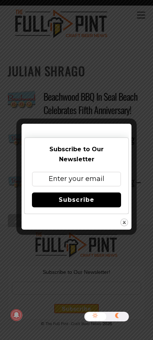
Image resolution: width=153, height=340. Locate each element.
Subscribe (76, 199)
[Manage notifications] (16, 315)
